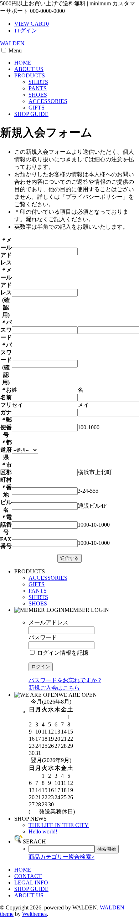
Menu (15, 50)
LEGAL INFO (31, 882)
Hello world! (43, 831)
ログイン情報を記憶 (62, 653)
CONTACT (28, 876)
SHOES (38, 95)
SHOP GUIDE (31, 114)
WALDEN (12, 43)
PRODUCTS (29, 75)
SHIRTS (38, 82)
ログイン (25, 30)
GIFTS (37, 108)
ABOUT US (28, 69)
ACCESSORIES (48, 101)
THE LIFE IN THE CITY (59, 825)
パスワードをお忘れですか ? (65, 680)
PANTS (38, 88)
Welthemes (34, 914)
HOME (22, 63)
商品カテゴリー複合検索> (61, 857)
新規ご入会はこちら (54, 688)
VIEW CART (31, 24)
